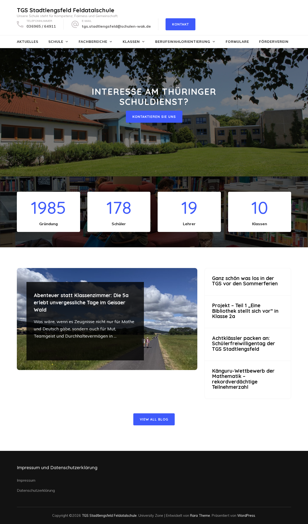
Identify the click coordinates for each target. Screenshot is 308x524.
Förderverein (274, 41)
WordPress (246, 515)
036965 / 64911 (41, 26)
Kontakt (180, 24)
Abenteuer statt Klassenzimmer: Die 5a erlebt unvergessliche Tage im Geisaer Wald (81, 302)
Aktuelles (27, 41)
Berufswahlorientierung (182, 41)
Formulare (237, 41)
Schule (55, 41)
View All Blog (154, 419)
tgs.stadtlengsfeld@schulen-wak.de (116, 26)
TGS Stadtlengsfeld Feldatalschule (65, 10)
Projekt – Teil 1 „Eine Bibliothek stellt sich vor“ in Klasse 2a (245, 311)
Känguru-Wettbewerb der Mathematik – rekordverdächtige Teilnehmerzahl (243, 379)
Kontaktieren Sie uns (154, 117)
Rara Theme (200, 515)
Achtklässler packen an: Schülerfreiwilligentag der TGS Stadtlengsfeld (243, 343)
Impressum (26, 480)
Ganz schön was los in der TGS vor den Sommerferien (245, 280)
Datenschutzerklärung (36, 490)
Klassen (131, 41)
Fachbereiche (93, 41)
